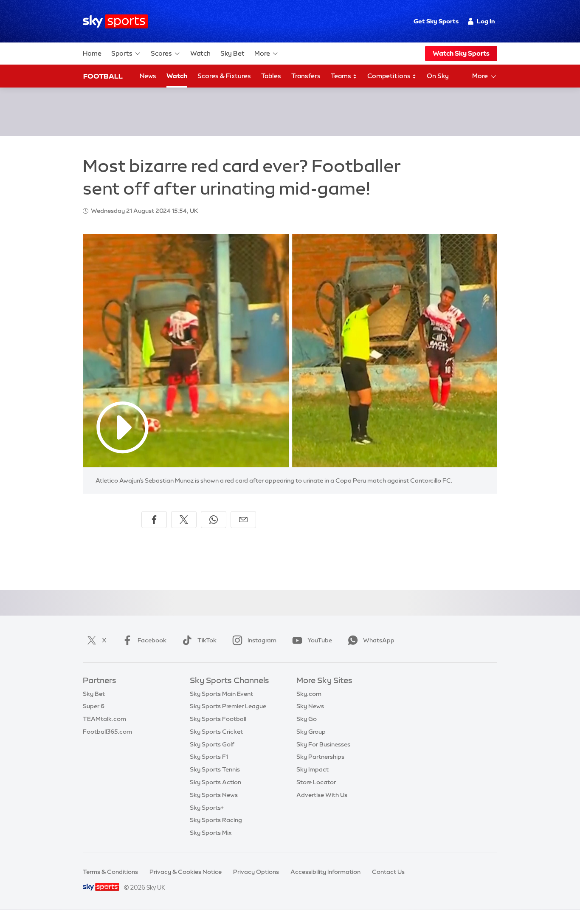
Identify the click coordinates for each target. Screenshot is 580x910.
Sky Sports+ (207, 808)
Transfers (306, 76)
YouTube (319, 640)
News (148, 76)
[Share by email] (243, 519)
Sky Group (311, 732)
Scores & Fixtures (224, 76)
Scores (161, 53)
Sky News (310, 706)
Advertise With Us (321, 795)
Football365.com (107, 732)
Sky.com (308, 694)
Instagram (262, 640)
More (262, 53)
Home (92, 53)
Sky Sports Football (218, 719)
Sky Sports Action (215, 782)
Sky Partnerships (320, 757)
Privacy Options (256, 872)
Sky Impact (312, 769)
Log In (486, 21)
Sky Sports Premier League (228, 706)
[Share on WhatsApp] (213, 519)
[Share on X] (184, 519)
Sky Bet (232, 53)
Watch (200, 53)
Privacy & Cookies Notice (185, 872)
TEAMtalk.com (104, 719)
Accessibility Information (325, 872)
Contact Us (388, 872)
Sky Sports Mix (211, 833)
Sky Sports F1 (209, 757)
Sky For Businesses (323, 744)
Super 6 (93, 706)
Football (103, 76)
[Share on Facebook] (154, 519)
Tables (271, 76)
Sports (121, 53)
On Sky (438, 76)
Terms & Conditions (110, 872)
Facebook (152, 640)
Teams (341, 76)
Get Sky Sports (436, 21)
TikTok (207, 640)
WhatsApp (378, 640)
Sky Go (306, 719)
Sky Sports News (214, 795)
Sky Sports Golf (212, 744)
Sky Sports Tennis (215, 769)
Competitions (389, 76)
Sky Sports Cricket (216, 732)
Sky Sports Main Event (221, 694)
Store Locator (316, 782)
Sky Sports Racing (216, 820)
